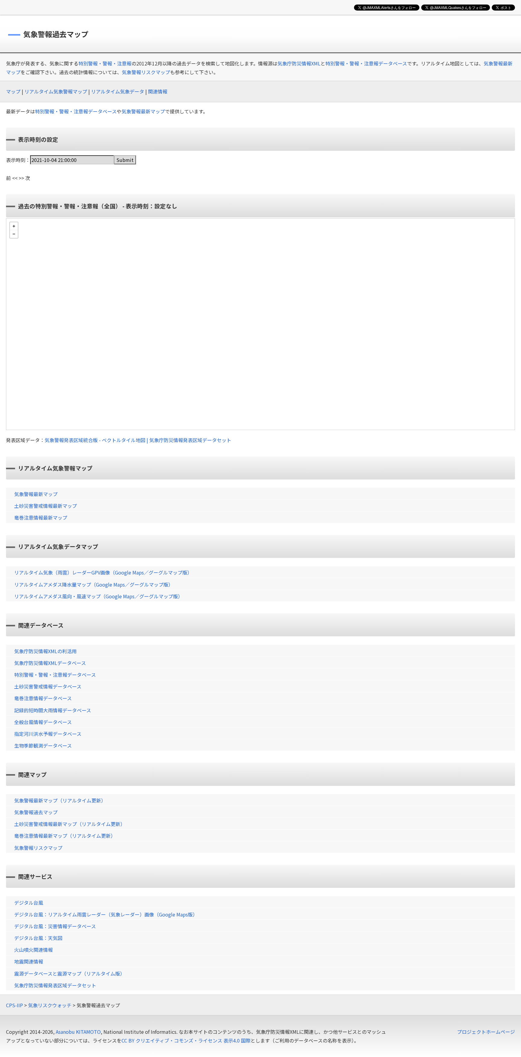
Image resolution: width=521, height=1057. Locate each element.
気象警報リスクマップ (146, 72)
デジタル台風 (28, 902)
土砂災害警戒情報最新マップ (45, 505)
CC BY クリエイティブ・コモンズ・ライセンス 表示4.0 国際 (186, 1040)
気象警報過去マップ (36, 812)
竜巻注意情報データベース (43, 698)
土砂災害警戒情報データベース (47, 686)
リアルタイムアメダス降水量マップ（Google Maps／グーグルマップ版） (93, 584)
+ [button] (14, 226)
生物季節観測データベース (43, 745)
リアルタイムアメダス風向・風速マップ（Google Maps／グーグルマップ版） (98, 596)
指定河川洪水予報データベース (47, 733)
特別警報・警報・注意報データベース (366, 63)
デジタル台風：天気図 (38, 937)
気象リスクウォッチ (49, 1005)
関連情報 (157, 91)
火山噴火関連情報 (33, 949)
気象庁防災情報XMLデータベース (50, 662)
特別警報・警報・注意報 (104, 63)
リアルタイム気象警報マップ (55, 91)
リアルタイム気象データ (117, 91)
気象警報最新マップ (143, 111)
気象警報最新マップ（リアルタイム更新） (60, 800)
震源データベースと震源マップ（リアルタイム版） (69, 973)
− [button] (14, 234)
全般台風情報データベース (43, 722)
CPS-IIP (14, 1005)
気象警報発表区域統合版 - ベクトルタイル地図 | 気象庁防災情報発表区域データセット (138, 440)
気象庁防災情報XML (298, 63)
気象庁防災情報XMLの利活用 (45, 651)
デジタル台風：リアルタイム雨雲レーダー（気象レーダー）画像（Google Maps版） (105, 914)
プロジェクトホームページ (486, 1031)
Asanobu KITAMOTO (78, 1031)
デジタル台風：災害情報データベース (55, 926)
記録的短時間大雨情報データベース (52, 710)
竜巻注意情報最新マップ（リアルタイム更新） (64, 835)
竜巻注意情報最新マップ (40, 517)
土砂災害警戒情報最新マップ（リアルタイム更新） (69, 824)
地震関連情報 (28, 961)
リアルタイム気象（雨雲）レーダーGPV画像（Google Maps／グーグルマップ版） (103, 572)
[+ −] (260, 324)
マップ (13, 91)
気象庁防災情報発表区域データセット (55, 985)
